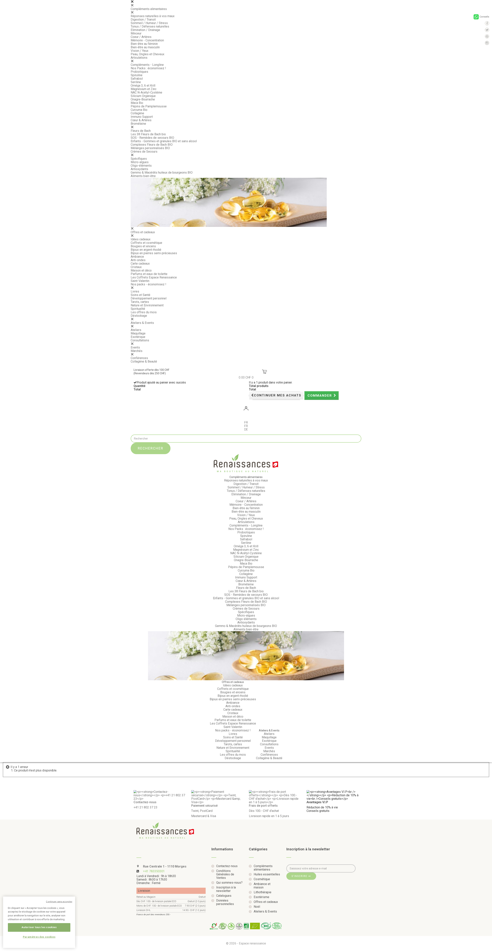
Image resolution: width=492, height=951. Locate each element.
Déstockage (139, 316)
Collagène (137, 113)
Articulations (139, 57)
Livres (135, 291)
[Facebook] (487, 23)
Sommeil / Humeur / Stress (149, 23)
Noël (257, 906)
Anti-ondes (138, 260)
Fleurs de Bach (141, 131)
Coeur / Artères (141, 37)
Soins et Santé (140, 295)
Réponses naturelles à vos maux (153, 16)
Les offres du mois (144, 312)
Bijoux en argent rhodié (146, 250)
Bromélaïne (138, 123)
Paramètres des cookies (39, 936)
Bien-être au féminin (144, 44)
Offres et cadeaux (143, 232)
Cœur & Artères (141, 120)
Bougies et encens (143, 246)
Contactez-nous (227, 866)
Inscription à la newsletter (226, 889)
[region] (39, 922)
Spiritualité (138, 309)
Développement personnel (148, 298)
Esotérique (138, 337)
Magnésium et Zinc (143, 89)
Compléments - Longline (147, 65)
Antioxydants (139, 169)
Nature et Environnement (147, 305)
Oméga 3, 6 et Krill (143, 85)
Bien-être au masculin (145, 47)
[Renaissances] (246, 463)
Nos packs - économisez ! (148, 284)
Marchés (136, 351)
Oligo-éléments (141, 165)
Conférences (139, 358)
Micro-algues (140, 162)
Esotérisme (261, 897)
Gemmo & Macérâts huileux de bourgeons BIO (162, 172)
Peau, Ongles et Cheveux (147, 54)
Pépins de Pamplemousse (149, 106)
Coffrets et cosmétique (146, 243)
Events (135, 347)
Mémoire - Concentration (147, 40)
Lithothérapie (262, 892)
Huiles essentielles (267, 874)
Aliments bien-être (143, 176)
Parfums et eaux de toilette (149, 274)
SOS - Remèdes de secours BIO (152, 138)
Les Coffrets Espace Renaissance (154, 277)
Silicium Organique (143, 96)
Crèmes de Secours (144, 151)
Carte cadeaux (140, 263)
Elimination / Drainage (145, 30)
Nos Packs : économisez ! (148, 68)
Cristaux (136, 267)
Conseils (484, 16)
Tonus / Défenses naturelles (150, 26)
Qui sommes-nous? (229, 882)
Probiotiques (139, 72)
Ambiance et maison (262, 885)
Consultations (140, 340)
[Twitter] (487, 30)
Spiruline (136, 75)
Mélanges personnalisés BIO (150, 148)
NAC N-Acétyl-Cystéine (146, 92)
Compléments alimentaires (149, 9)
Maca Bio (137, 103)
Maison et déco (141, 270)
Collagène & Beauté (144, 361)
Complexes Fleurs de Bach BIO (152, 144)
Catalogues (223, 896)
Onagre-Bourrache (143, 99)
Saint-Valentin (140, 281)
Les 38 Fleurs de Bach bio (148, 134)
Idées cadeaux (140, 239)
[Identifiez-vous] (246, 409)
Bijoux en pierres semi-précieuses (154, 253)
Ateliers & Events (142, 323)
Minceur (136, 33)
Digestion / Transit (143, 19)
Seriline (136, 82)
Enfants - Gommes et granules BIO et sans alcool (164, 141)
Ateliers (136, 330)
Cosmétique (262, 879)
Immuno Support (142, 117)
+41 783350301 (154, 871)
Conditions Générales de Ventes (225, 874)
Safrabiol (137, 78)
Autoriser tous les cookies (39, 927)
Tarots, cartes (140, 302)
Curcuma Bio (139, 110)
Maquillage (138, 333)
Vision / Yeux (139, 51)
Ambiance (137, 256)
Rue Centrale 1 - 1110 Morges (164, 866)
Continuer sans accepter (59, 901)
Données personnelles (225, 902)
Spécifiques (139, 158)
